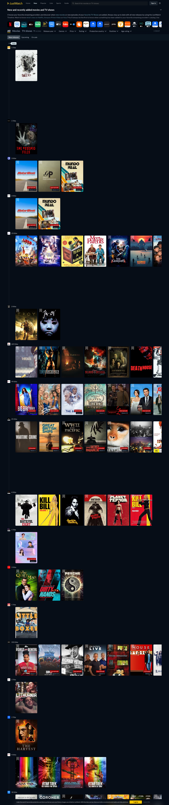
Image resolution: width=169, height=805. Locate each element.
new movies (60, 15)
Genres (62, 31)
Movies (16, 31)
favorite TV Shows (91, 15)
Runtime (113, 31)
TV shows (27, 31)
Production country (97, 31)
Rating (82, 31)
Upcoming (25, 37)
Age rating (125, 31)
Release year (49, 31)
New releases (14, 37)
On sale (34, 37)
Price (72, 31)
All (8, 31)
